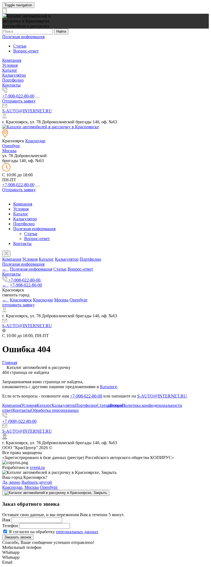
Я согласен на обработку (53, 531)
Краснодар (35, 140)
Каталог (9, 70)
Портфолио (13, 80)
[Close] (55, 493)
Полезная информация (23, 36)
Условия (10, 65)
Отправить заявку (19, 101)
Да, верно (11, 482)
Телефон (10, 525)
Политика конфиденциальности (152, 405)
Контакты (11, 85)
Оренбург (11, 145)
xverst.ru (37, 467)
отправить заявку (18, 304)
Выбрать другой (36, 482)
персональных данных (77, 531)
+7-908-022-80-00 (18, 96)
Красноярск (21, 300)
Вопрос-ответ (26, 51)
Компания (11, 60)
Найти (61, 31)
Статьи (19, 46)
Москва (9, 150)
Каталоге (108, 386)
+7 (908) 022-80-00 (19, 421)
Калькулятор (14, 75)
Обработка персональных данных (76, 408)
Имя (6, 520)
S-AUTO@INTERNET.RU (27, 111)
